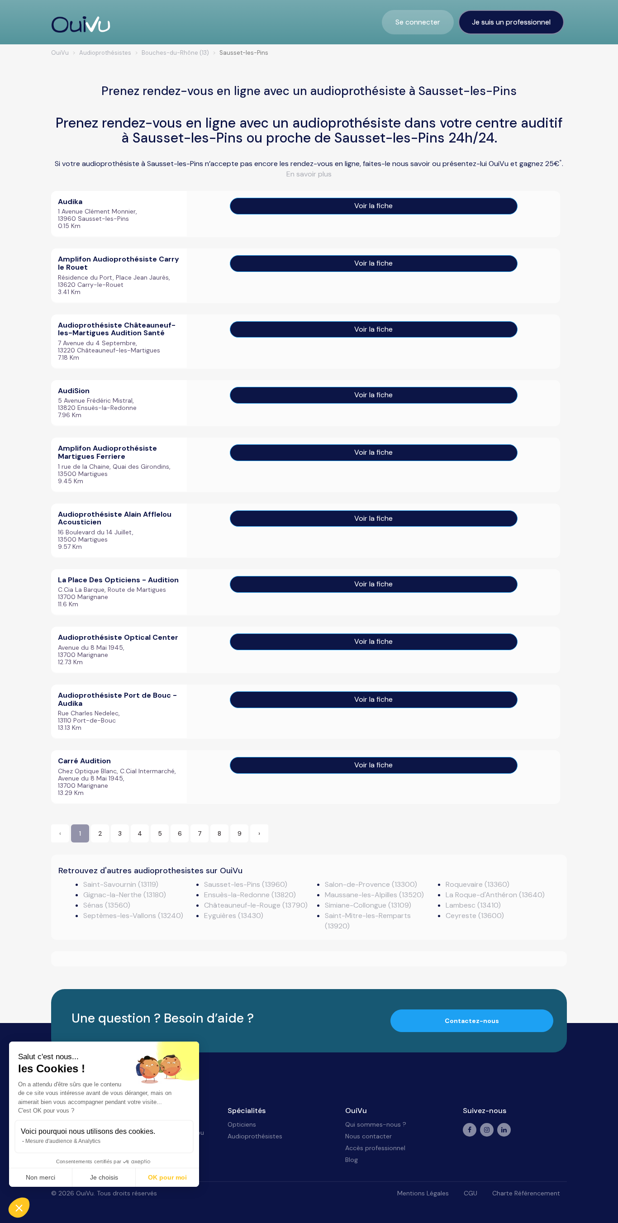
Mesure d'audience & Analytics (62, 1141)
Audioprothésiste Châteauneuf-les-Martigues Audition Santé (117, 329)
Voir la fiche (373, 205)
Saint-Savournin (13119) (120, 884)
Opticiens (242, 1124)
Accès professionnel (375, 1148)
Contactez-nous (472, 1021)
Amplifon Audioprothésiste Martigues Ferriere (107, 452)
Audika (70, 201)
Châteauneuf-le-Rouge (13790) (256, 905)
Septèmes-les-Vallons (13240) (133, 915)
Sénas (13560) (106, 905)
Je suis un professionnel (511, 22)
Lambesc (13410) (473, 905)
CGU (470, 1193)
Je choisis (104, 1177)
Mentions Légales (423, 1193)
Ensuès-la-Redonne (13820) (250, 894)
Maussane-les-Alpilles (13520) (374, 894)
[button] (19, 1207)
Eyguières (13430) (233, 915)
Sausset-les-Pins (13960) (245, 884)
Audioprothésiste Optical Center (118, 637)
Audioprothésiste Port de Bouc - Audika (117, 699)
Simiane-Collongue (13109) (368, 905)
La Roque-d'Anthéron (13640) (495, 894)
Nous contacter (368, 1136)
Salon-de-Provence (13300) (371, 884)
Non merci (40, 1177)
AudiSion (74, 390)
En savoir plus (309, 174)
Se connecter (417, 22)
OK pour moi (167, 1177)
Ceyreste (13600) (475, 915)
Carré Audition (84, 761)
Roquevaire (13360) (477, 884)
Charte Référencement (526, 1193)
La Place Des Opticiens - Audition (118, 580)
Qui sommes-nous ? (375, 1124)
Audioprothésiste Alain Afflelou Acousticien (114, 518)
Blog (351, 1160)
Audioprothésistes (255, 1136)
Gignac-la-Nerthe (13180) (124, 894)
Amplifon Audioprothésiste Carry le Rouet (118, 263)
